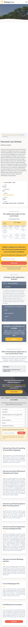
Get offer (21, 432)
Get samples (14, 339)
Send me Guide (14, 263)
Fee (5, 319)
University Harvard (16, 134)
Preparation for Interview (7, 425)
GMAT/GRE (4, 412)
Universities (8, 134)
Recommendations (9, 313)
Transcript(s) (7, 286)
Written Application (10, 283)
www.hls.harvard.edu (7, 195)
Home (4, 134)
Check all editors (14, 391)
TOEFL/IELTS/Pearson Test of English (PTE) (14, 306)
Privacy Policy (18, 267)
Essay (5, 310)
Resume (6, 316)
